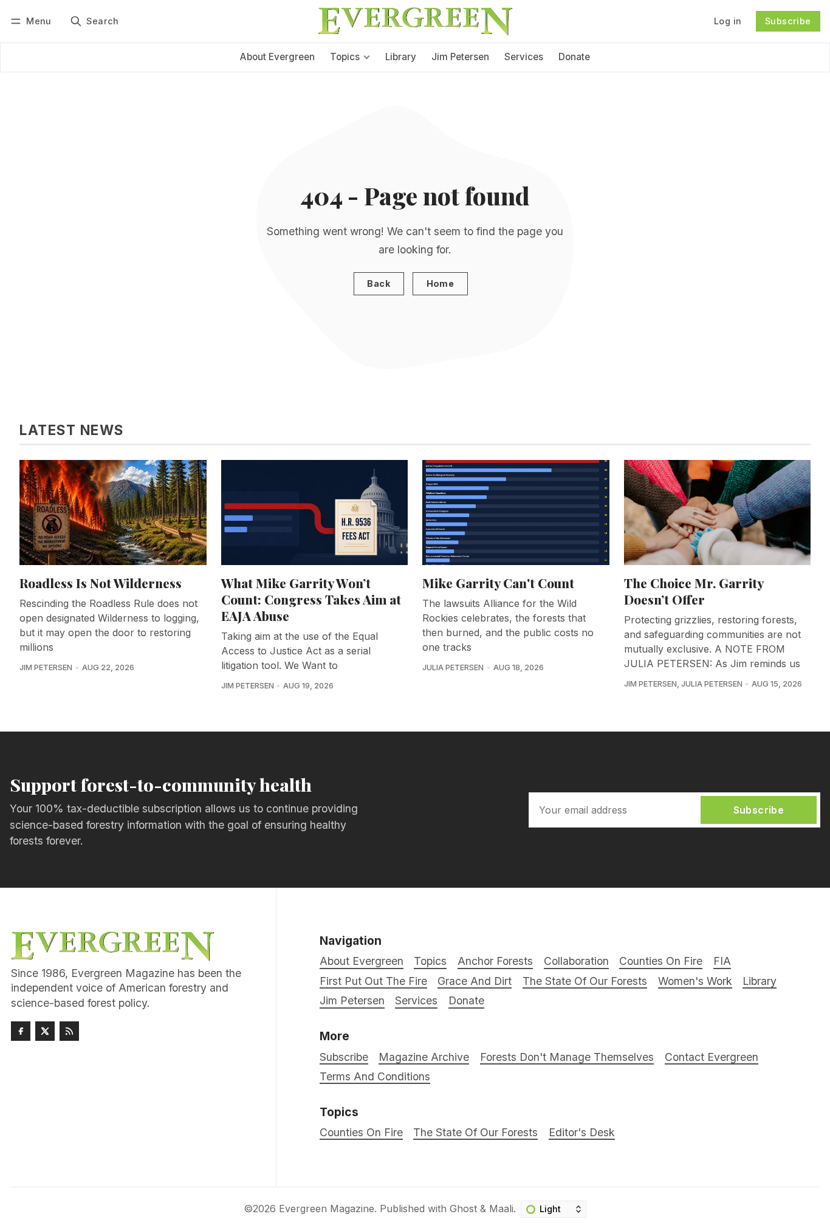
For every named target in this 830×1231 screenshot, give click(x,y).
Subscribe (788, 21)
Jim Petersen (45, 667)
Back (378, 283)
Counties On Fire (361, 1132)
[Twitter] (45, 1031)
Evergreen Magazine (326, 1208)
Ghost (463, 1208)
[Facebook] (20, 1031)
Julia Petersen (453, 667)
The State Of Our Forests (475, 1132)
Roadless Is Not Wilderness (100, 582)
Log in (727, 21)
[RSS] (69, 1031)
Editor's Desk (582, 1132)
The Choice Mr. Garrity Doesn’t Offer (693, 591)
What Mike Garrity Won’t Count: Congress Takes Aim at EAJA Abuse (311, 599)
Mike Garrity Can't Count (498, 582)
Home (440, 283)
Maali (501, 1208)
